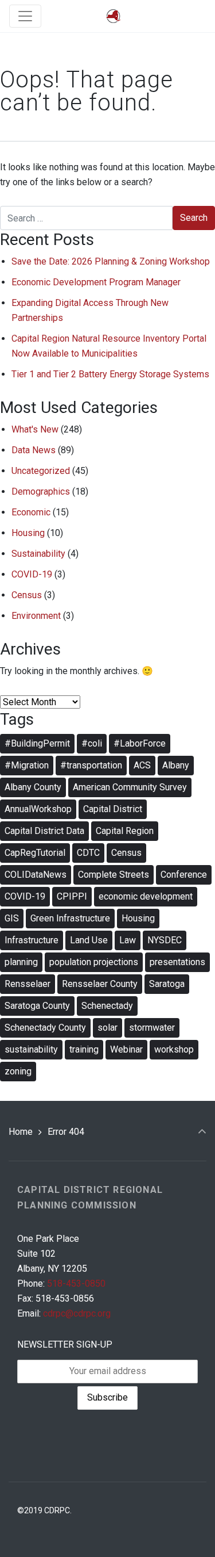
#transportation (91, 765)
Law (127, 940)
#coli (91, 743)
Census (26, 595)
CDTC (88, 852)
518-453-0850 (76, 1283)
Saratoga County (37, 1005)
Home (21, 1131)
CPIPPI (72, 896)
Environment (36, 615)
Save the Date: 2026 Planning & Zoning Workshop (110, 261)
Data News (33, 450)
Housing (28, 532)
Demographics (40, 491)
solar (107, 1027)
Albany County (33, 787)
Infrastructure (31, 940)
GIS (12, 918)
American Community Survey (130, 787)
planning (21, 962)
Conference (184, 874)
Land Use (89, 940)
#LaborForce (140, 743)
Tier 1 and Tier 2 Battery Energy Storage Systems (110, 374)
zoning (18, 1071)
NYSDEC (164, 940)
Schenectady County (45, 1027)
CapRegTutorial (35, 852)
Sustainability (38, 553)
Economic (30, 512)
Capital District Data (44, 830)
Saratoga (167, 983)
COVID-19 (31, 574)
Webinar (126, 1049)
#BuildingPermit (37, 743)
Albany (175, 765)
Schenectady (107, 1005)
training (84, 1049)
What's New (34, 429)
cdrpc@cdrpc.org (77, 1313)
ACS (142, 765)
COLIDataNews (36, 874)
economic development (146, 896)
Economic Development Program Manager (96, 282)
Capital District (112, 809)
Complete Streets (113, 874)
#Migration (27, 765)
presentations (177, 962)
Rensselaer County (100, 983)
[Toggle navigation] (25, 16)
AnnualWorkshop (38, 809)
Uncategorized (40, 470)
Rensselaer (27, 983)
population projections (93, 962)
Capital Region (125, 830)
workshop (174, 1049)
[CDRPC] (113, 16)
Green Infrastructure (70, 918)
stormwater (152, 1027)
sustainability (31, 1049)
